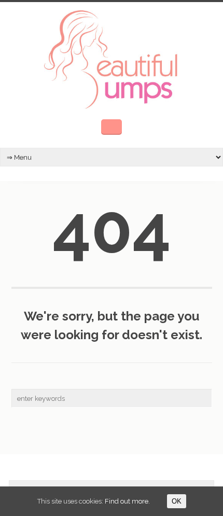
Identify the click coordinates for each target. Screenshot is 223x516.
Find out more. (127, 501)
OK (177, 501)
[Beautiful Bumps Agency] (111, 58)
